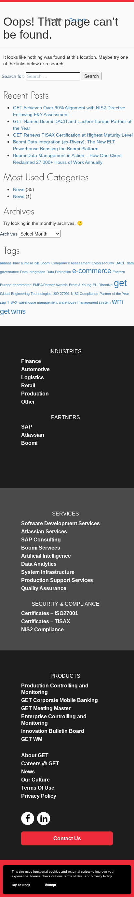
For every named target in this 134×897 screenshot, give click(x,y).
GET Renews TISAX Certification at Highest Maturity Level (73, 135)
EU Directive (103, 285)
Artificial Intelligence (46, 556)
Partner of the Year (114, 294)
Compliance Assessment (70, 263)
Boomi (45, 263)
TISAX (12, 302)
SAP (26, 427)
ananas (6, 263)
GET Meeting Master (46, 708)
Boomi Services (40, 548)
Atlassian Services (44, 531)
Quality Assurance (43, 588)
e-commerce (91, 271)
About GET (34, 755)
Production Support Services (57, 580)
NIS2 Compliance (84, 294)
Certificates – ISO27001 (49, 613)
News (18, 189)
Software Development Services (60, 523)
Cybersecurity (103, 263)
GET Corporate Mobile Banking (59, 700)
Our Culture (35, 779)
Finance (31, 361)
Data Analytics (39, 564)
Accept (50, 884)
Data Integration (32, 272)
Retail (28, 385)
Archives (9, 233)
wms (18, 311)
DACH (120, 263)
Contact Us (67, 838)
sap (3, 302)
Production (35, 393)
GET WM (31, 739)
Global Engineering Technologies (25, 294)
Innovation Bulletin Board (52, 731)
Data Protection (59, 272)
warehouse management (38, 302)
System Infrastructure (47, 572)
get (120, 282)
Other (28, 402)
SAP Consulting (41, 539)
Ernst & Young (80, 285)
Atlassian (32, 435)
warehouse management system (85, 302)
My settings (21, 885)
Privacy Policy (101, 876)
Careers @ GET (40, 763)
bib (36, 263)
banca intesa (23, 263)
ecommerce (22, 285)
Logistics (32, 377)
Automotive (35, 369)
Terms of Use (73, 876)
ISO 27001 (61, 294)
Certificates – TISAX (45, 621)
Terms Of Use (37, 788)
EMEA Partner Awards (50, 285)
